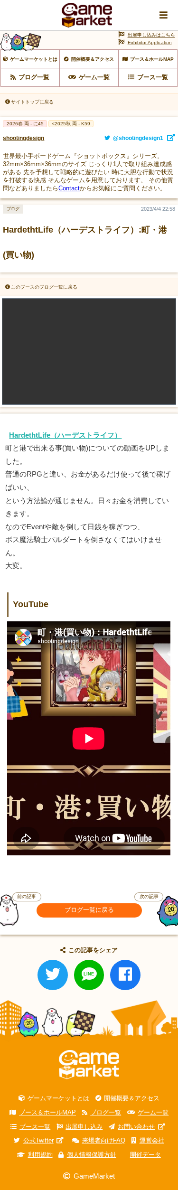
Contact (69, 188)
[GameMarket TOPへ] (89, 1064)
